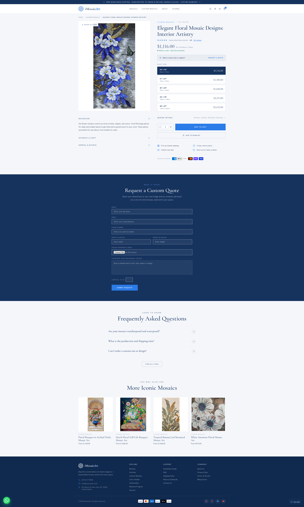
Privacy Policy (202, 472)
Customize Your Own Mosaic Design (127, 258)
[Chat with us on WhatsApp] (6, 500)
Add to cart (200, 127)
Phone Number (117, 227)
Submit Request (125, 288)
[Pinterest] (212, 501)
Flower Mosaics (93, 17)
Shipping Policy (168, 476)
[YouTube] (223, 501)
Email (114, 217)
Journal (176, 9)
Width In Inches (118, 237)
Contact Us (167, 483)
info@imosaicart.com (89, 483)
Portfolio (132, 472)
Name (114, 207)
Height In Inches (159, 237)
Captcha (115, 280)
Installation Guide (170, 469)
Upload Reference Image (122, 247)
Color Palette (134, 479)
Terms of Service (203, 476)
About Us (200, 469)
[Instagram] (206, 501)
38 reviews (197, 40)
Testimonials (134, 483)
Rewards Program (136, 487)
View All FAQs (152, 364)
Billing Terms (202, 479)
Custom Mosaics (150, 9)
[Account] (215, 9)
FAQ (164, 472)
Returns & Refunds (170, 479)
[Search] (210, 9)
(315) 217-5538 (87, 480)
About (165, 9)
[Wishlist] (220, 9)
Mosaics (134, 9)
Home (80, 17)
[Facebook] (217, 501)
